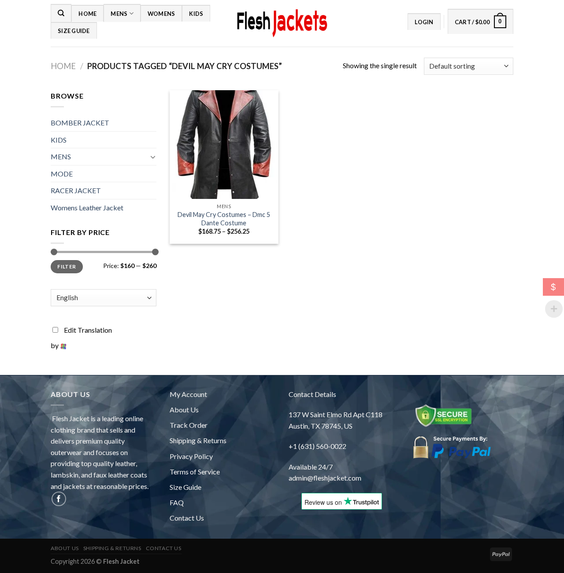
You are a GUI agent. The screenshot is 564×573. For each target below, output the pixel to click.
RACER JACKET (76, 190)
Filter (66, 266)
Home (87, 13)
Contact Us (187, 518)
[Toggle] (152, 156)
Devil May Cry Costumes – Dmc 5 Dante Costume (224, 219)
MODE (62, 173)
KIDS (196, 13)
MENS (119, 13)
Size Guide (185, 487)
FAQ (177, 502)
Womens (161, 13)
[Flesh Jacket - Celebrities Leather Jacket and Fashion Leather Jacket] (282, 23)
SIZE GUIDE (74, 30)
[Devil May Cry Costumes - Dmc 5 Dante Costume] (224, 144)
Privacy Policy (191, 456)
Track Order (189, 425)
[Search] (61, 13)
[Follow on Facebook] (59, 499)
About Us (184, 409)
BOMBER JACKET (80, 122)
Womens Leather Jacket (87, 207)
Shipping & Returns (198, 440)
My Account (188, 394)
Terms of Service (195, 471)
